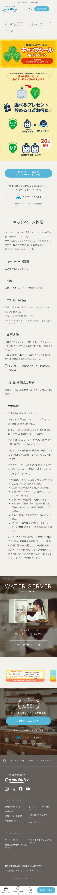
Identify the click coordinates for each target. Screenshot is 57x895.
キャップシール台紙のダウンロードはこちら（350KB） (29, 368)
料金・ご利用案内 (18, 892)
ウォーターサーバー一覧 (28, 644)
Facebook (20, 789)
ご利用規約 (9, 870)
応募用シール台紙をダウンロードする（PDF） (28, 173)
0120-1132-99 (30, 8)
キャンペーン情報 (17, 760)
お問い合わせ (34, 822)
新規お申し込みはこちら (28, 720)
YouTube (28, 789)
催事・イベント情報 (13, 816)
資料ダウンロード (13, 806)
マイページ (10, 839)
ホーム (4, 760)
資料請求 (9, 811)
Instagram (7, 789)
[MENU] (53, 8)
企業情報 (9, 820)
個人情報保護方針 (12, 865)
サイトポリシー (22, 870)
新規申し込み (42, 9)
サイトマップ (35, 870)
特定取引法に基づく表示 (32, 865)
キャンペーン (6, 892)
